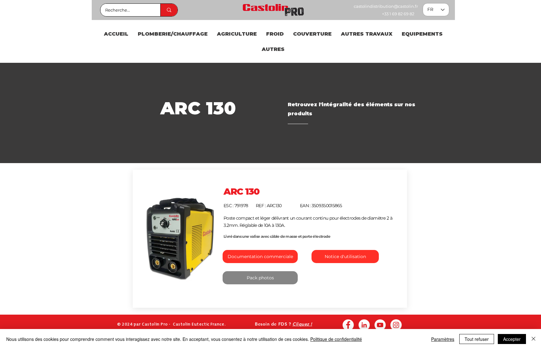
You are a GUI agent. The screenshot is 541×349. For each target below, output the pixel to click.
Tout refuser (477, 339)
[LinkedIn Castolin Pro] (364, 325)
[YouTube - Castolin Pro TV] (380, 325)
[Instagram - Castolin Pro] (396, 325)
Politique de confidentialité (336, 339)
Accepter (512, 339)
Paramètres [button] (442, 339)
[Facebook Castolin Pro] (348, 325)
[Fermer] (533, 339)
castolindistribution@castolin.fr (386, 6)
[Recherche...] (169, 10)
